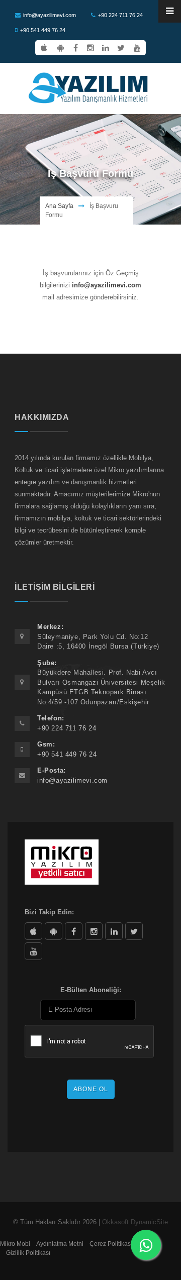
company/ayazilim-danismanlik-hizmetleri (114, 931)
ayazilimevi (73, 931)
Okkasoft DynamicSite (135, 1222)
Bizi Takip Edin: (49, 912)
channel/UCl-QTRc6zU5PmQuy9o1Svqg (33, 951)
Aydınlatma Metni (59, 1243)
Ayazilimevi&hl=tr (53, 931)
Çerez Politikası (110, 1243)
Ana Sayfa (59, 205)
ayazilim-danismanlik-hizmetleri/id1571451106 (33, 931)
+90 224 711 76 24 (120, 15)
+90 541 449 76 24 (42, 30)
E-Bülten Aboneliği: (90, 990)
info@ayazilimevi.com (49, 15)
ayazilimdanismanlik (94, 931)
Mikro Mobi (15, 1243)
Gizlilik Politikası (28, 1252)
